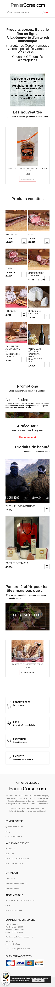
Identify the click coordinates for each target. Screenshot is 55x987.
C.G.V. (8, 906)
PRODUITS (10, 849)
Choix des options (24, 241)
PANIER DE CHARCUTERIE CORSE (27, 664)
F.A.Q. (8, 831)
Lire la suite (24, 314)
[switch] (5, 983)
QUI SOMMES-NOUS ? (15, 827)
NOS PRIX (10, 854)
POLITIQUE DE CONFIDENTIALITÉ (20, 901)
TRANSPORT (11, 878)
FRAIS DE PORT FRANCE (16, 883)
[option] (28, 155)
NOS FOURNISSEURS (15, 864)
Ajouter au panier (27, 179)
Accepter (38, 980)
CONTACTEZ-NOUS (14, 836)
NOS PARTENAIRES (14, 911)
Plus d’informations (22, 981)
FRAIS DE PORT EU (14, 888)
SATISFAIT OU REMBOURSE (17, 859)
